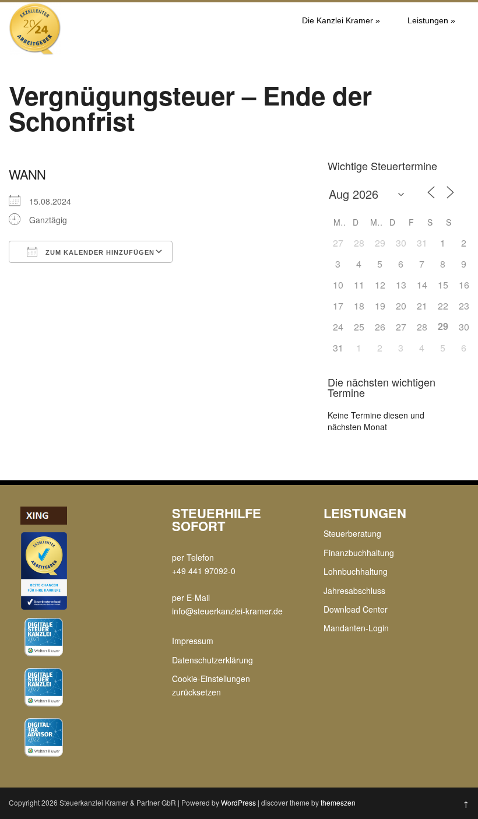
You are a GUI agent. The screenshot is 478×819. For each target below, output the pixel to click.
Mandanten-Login (356, 628)
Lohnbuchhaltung (356, 571)
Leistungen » (431, 20)
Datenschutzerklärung (212, 660)
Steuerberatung (352, 533)
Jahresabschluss (354, 590)
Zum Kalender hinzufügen (98, 252)
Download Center (356, 609)
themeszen (338, 802)
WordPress (238, 802)
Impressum (192, 640)
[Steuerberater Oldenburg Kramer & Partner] (35, 51)
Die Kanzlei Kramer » (341, 20)
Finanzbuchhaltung (359, 552)
